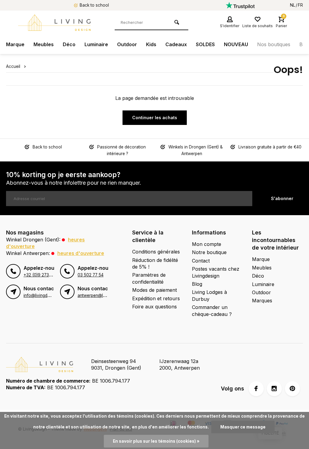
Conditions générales (156, 252)
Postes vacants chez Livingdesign (215, 272)
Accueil (13, 66)
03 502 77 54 (91, 274)
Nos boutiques (273, 44)
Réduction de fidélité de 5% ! (155, 263)
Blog (197, 284)
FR (300, 5)
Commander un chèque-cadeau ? (212, 310)
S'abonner (282, 198)
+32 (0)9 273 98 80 (43, 274)
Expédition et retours (156, 298)
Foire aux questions (154, 307)
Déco (69, 44)
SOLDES (205, 44)
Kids (151, 44)
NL (292, 5)
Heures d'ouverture (80, 253)
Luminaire (96, 44)
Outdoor (127, 44)
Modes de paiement (154, 290)
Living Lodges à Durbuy (209, 295)
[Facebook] (256, 388)
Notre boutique (209, 252)
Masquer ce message (243, 427)
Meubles (43, 44)
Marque (15, 44)
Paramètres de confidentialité (149, 278)
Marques (262, 301)
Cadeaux (176, 44)
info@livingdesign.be (43, 295)
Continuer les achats (154, 117)
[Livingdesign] (54, 23)
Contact (201, 261)
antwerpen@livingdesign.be (104, 295)
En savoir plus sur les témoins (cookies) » (156, 441)
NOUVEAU (236, 44)
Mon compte (206, 244)
